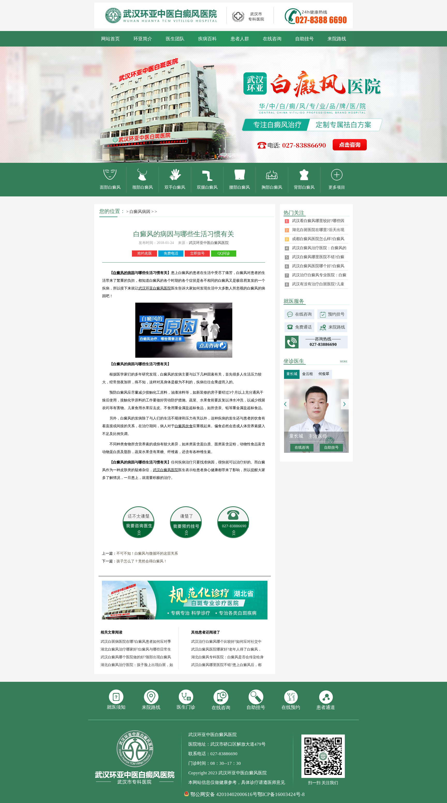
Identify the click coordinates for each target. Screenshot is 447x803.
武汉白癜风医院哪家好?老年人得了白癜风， (226, 649)
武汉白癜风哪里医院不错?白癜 (318, 257)
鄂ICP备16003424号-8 (281, 794)
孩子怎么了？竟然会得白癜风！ (141, 561)
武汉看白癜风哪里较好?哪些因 (318, 221)
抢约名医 (144, 253)
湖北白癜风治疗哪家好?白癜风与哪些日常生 (136, 649)
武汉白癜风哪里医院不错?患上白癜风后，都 (226, 665)
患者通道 (325, 707)
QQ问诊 (224, 253)
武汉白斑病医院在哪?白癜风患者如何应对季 (136, 642)
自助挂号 (304, 38)
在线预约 (290, 707)
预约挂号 (336, 314)
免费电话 (171, 253)
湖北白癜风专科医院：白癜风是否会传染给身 (227, 657)
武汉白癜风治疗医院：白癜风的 (319, 248)
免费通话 (303, 327)
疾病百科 (207, 38)
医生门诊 (186, 707)
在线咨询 (272, 38)
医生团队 (175, 38)
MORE (343, 361)
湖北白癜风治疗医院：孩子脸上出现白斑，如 (137, 665)
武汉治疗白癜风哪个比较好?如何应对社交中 (226, 642)
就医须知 (116, 707)
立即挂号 (197, 253)
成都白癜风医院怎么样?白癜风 (318, 239)
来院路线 (336, 38)
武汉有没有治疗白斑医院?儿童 (318, 284)
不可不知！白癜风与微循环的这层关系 (147, 553)
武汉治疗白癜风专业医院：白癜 (319, 275)
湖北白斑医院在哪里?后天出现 (318, 230)
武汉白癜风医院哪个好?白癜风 (318, 266)
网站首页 (110, 38)
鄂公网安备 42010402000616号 (223, 794)
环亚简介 (142, 38)
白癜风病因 (140, 211)
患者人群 (239, 38)
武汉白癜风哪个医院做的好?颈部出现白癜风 (136, 657)
